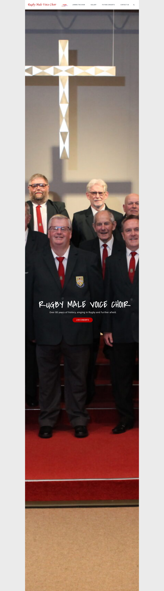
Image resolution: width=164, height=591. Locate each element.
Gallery (93, 5)
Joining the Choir (78, 5)
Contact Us (124, 5)
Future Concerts (108, 5)
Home (65, 5)
